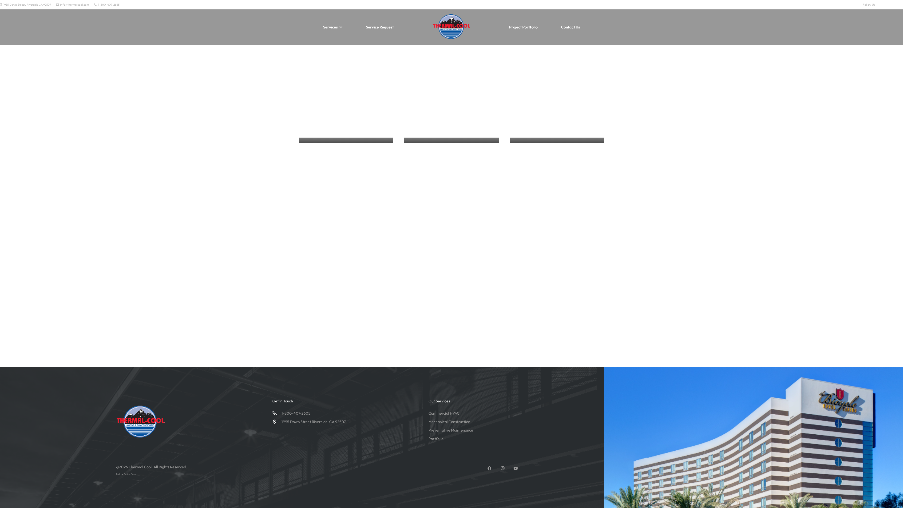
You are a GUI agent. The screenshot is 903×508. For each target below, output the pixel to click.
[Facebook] (882, 4)
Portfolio (436, 438)
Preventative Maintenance (450, 430)
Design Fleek (130, 474)
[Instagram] (891, 5)
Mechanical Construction (449, 421)
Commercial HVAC (443, 413)
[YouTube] (901, 4)
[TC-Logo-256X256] (451, 27)
